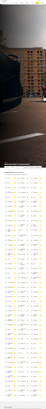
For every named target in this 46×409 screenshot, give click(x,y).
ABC (5, 174)
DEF (8, 174)
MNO (15, 174)
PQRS (18, 174)
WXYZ (23, 174)
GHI (10, 174)
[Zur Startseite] (4, 0)
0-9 (26, 174)
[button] (15, 167)
